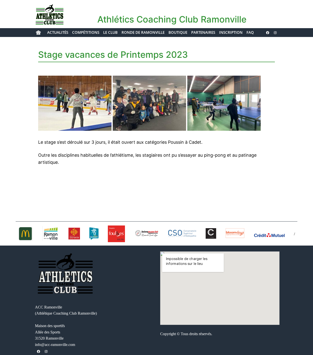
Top (301, 343)
